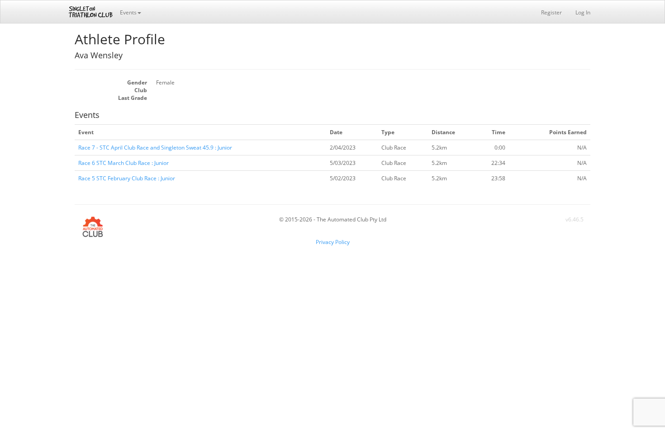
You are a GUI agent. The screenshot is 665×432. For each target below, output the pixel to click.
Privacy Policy (333, 242)
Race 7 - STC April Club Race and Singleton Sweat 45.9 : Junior (155, 147)
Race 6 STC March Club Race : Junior (123, 163)
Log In (582, 12)
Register (551, 12)
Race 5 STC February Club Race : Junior (126, 178)
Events (128, 12)
